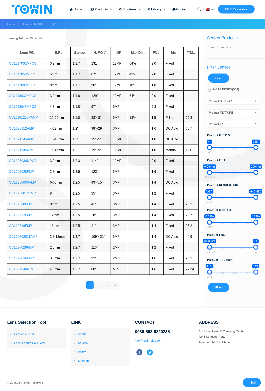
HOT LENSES (226, 89)
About (82, 334)
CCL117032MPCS (22, 63)
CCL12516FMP (20, 226)
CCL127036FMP (21, 258)
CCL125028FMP (21, 171)
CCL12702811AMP (23, 236)
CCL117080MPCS (22, 85)
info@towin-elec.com (148, 340)
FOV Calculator (236, 9)
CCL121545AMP (21, 139)
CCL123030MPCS (23, 161)
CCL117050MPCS (22, 74)
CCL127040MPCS (23, 269)
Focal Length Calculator (29, 342)
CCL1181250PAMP (23, 117)
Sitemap (83, 360)
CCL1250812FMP (22, 193)
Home (11, 24)
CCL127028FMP (21, 247)
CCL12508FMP (20, 204)
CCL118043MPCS (22, 106)
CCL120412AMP (21, 128)
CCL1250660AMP (22, 182)
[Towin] (32, 9)
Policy (82, 351)
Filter (218, 78)
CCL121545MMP (22, 150)
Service (83, 342)
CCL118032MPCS (22, 96)
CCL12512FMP (20, 215)
